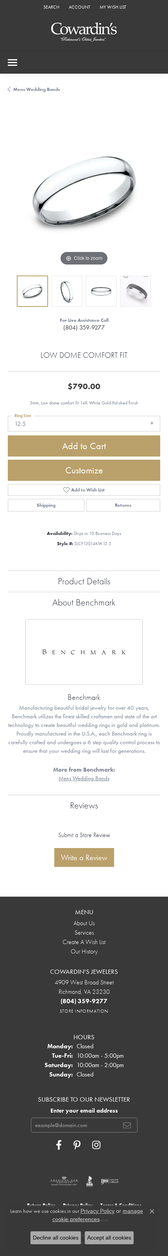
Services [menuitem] (84, 932)
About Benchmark (84, 602)
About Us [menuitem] (84, 923)
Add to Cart (84, 446)
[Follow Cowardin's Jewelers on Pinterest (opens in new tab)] (77, 1145)
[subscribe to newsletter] (127, 1125)
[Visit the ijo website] (109, 1181)
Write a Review (84, 857)
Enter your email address (84, 1110)
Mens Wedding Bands (36, 89)
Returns (123, 505)
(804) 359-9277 (84, 327)
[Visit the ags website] (64, 1181)
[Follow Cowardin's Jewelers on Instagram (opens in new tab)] (96, 1145)
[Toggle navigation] (12, 62)
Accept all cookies (109, 1237)
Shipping (46, 505)
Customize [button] (84, 470)
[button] (50, 7)
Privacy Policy (97, 1211)
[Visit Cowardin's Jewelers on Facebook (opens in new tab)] (59, 1145)
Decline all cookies (56, 1237)
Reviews (84, 805)
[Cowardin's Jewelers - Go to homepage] (84, 32)
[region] (84, 191)
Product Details (84, 581)
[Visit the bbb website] (89, 1181)
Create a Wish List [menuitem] (84, 942)
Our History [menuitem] (84, 951)
